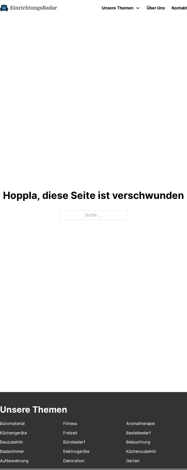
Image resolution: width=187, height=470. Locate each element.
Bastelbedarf (138, 432)
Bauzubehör (11, 442)
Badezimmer (12, 451)
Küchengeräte (13, 432)
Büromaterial (12, 423)
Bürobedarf (74, 442)
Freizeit (70, 432)
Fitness (70, 423)
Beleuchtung (138, 442)
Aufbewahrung (14, 460)
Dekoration (74, 460)
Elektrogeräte (76, 451)
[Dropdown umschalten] (138, 8)
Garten (133, 460)
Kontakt (179, 7)
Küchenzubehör (141, 451)
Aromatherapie (140, 423)
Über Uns (156, 7)
